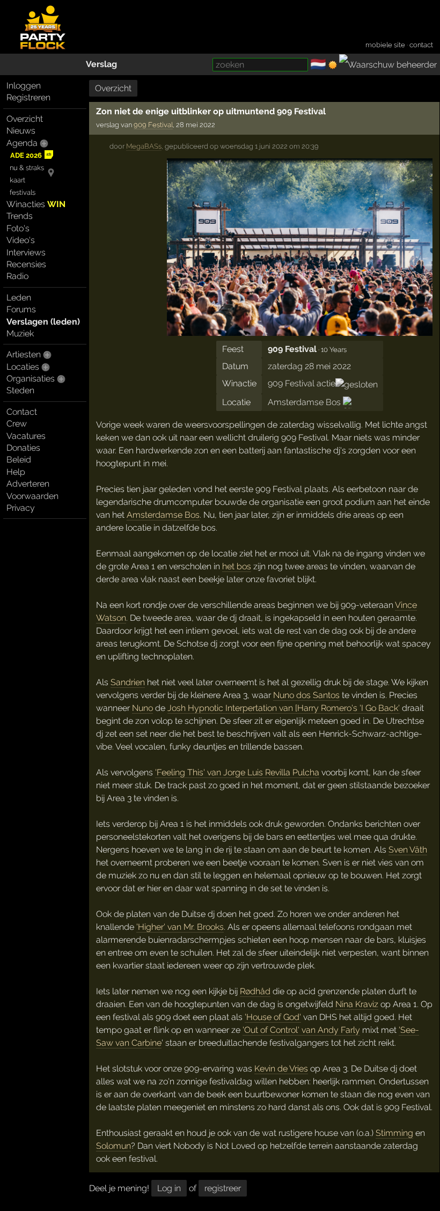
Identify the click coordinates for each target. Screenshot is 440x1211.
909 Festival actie (301, 383)
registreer (222, 1188)
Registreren (28, 97)
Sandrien (128, 682)
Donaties (23, 448)
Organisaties (30, 378)
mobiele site (385, 45)
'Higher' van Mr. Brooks (180, 927)
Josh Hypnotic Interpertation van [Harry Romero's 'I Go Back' (283, 708)
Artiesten (23, 354)
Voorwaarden (32, 496)
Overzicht (24, 119)
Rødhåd (255, 991)
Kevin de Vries (281, 1068)
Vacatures (26, 436)
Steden (20, 390)
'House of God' (273, 1017)
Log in (169, 1188)
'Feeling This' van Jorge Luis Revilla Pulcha (237, 772)
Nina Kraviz (356, 1004)
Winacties (35, 204)
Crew (16, 424)
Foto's (18, 228)
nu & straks (27, 168)
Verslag (101, 64)
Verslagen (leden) (43, 322)
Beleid (18, 459)
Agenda (22, 143)
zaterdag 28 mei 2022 (309, 366)
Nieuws (20, 131)
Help (15, 472)
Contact (21, 412)
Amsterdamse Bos (304, 402)
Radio (17, 276)
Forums (21, 309)
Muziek (20, 333)
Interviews (26, 252)
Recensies (26, 264)
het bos (236, 566)
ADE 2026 (26, 155)
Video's (20, 240)
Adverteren (27, 484)
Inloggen (23, 85)
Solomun (113, 1146)
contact (421, 45)
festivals (22, 192)
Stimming (394, 1133)
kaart (17, 180)
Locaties (22, 367)
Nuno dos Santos (306, 695)
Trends (19, 216)
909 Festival (153, 125)
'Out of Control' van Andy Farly (301, 1030)
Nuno (142, 708)
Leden (18, 297)
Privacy (20, 508)
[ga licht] (332, 65)
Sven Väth (407, 850)
